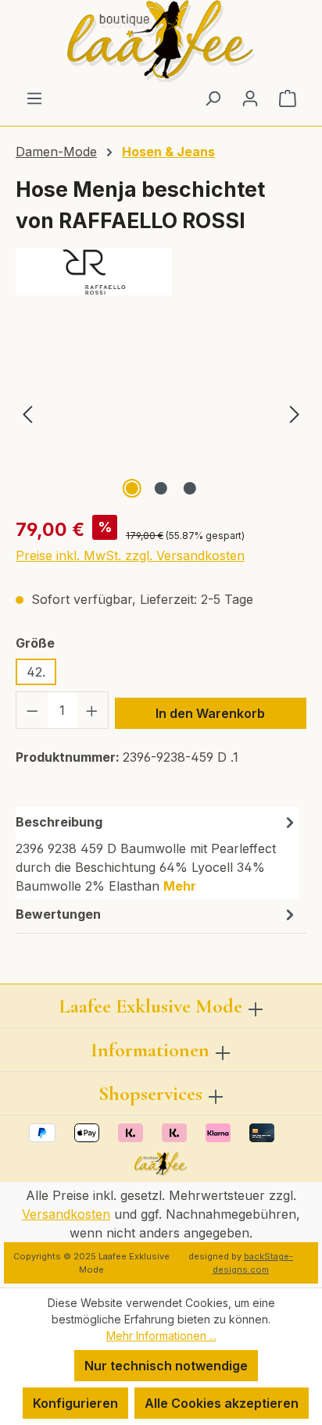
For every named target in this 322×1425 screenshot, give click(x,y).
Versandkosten (66, 1214)
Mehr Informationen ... (161, 1335)
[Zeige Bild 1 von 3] (132, 488)
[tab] (157, 853)
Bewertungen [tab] (58, 914)
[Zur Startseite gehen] (161, 41)
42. (36, 672)
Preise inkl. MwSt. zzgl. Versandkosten (130, 555)
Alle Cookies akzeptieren (222, 1403)
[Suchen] (212, 97)
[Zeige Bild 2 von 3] (161, 488)
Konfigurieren (75, 1403)
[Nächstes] (294, 414)
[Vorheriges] (27, 414)
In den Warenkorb (210, 713)
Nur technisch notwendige (166, 1365)
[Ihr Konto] (250, 97)
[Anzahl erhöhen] (92, 710)
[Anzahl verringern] (32, 710)
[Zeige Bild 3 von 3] (190, 488)
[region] (161, 414)
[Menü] (34, 97)
